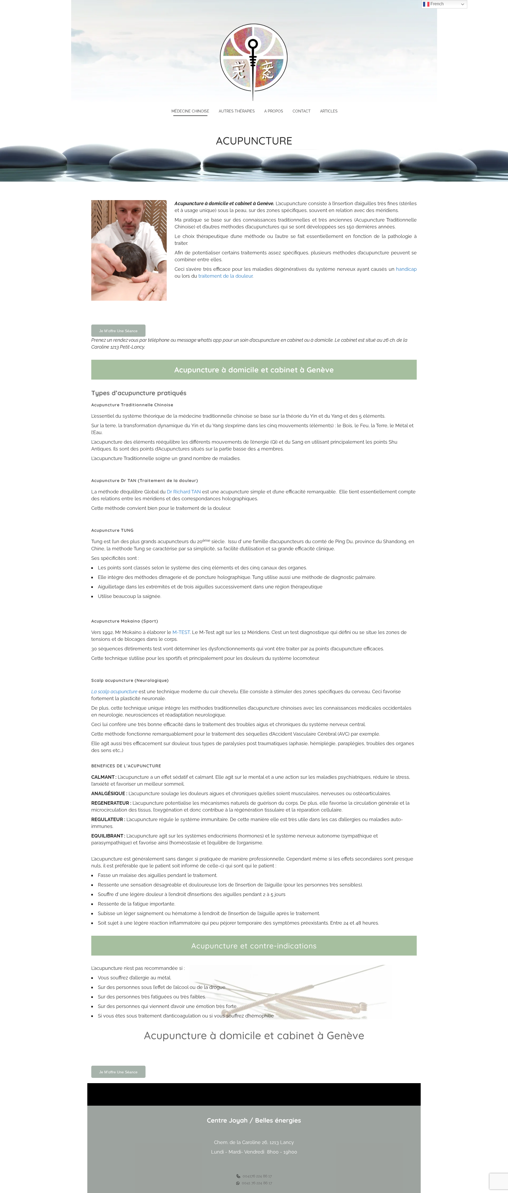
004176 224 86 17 (257, 1176)
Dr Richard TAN (184, 491)
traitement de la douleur (225, 276)
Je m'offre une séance (118, 331)
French (436, 4)
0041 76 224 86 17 (256, 1183)
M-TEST (181, 632)
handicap (406, 269)
